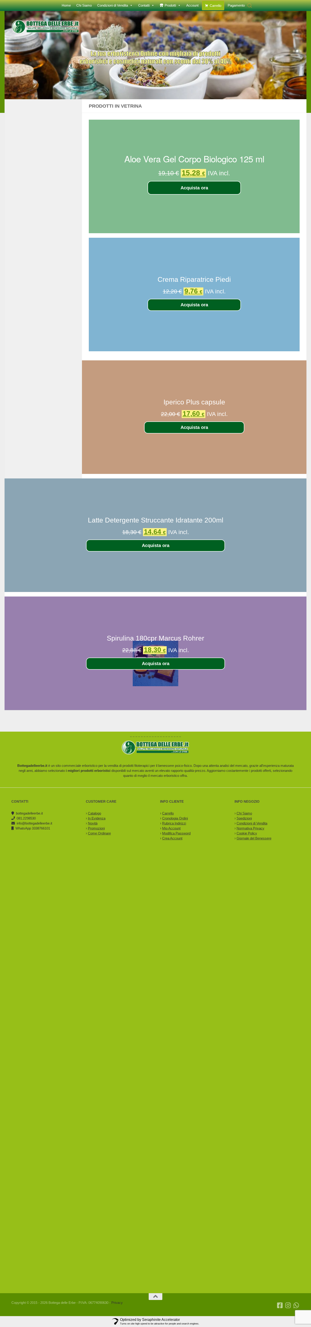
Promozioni (96, 828)
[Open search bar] (249, 5)
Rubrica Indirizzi (174, 823)
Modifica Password (176, 833)
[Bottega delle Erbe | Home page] (45, 27)
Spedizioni (244, 818)
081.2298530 (26, 818)
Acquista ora (194, 187)
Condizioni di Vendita (112, 5)
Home (66, 5)
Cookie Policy (247, 833)
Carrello (215, 5)
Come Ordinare (99, 833)
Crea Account (172, 838)
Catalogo (94, 813)
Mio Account (171, 828)
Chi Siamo (84, 5)
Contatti (144, 5)
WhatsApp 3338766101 (32, 828)
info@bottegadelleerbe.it (34, 823)
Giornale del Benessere (254, 838)
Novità (92, 823)
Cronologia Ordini (175, 818)
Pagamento (236, 5)
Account (192, 5)
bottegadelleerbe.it (29, 813)
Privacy (117, 1303)
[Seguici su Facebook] (280, 1305)
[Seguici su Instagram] (288, 1305)
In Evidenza (96, 818)
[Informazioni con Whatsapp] (296, 1305)
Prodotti (170, 5)
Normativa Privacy (250, 828)
